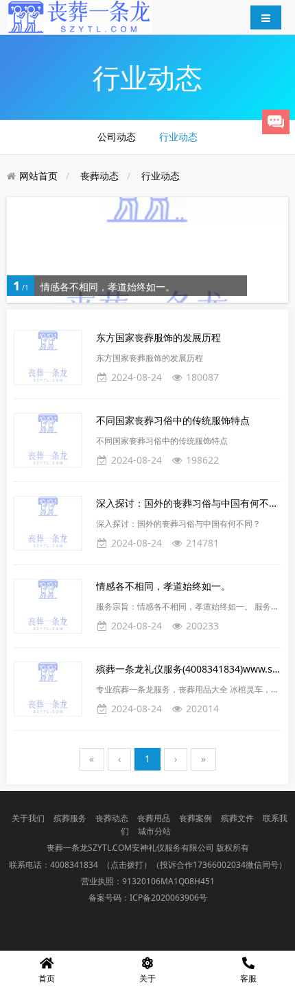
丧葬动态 (99, 175)
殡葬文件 (237, 818)
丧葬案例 (195, 818)
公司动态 (116, 136)
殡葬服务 (70, 818)
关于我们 (28, 818)
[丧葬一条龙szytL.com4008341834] (79, 16)
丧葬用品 (153, 818)
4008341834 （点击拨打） (101, 865)
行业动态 (178, 136)
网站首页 (38, 175)
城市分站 (154, 831)
